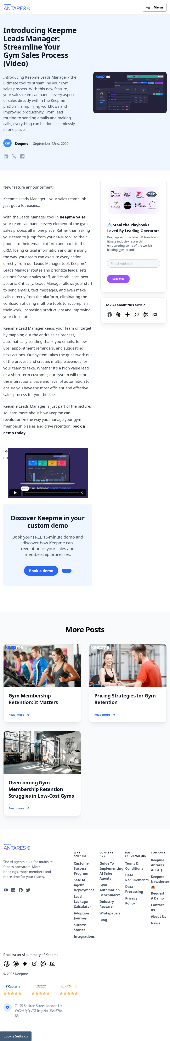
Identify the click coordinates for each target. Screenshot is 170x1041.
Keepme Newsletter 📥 (159, 881)
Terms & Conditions (133, 866)
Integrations (82, 936)
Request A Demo (157, 896)
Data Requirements (133, 877)
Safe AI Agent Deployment (82, 885)
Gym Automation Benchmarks (107, 890)
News (155, 923)
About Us (158, 916)
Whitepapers (107, 913)
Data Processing (133, 889)
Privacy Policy (131, 901)
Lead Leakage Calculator (82, 901)
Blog (103, 920)
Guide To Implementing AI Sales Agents (107, 871)
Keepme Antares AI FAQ (157, 865)
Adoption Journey (81, 915)
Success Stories (80, 927)
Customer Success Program (82, 868)
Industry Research (107, 904)
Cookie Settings (16, 1036)
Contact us (157, 907)
